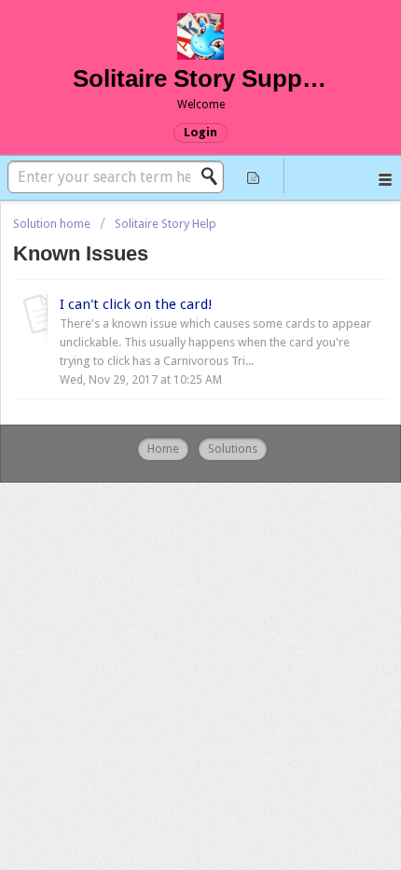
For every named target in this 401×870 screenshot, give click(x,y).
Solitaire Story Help (165, 224)
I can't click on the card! (136, 304)
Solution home (53, 224)
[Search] (214, 176)
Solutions (232, 449)
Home (163, 449)
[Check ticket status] (253, 176)
